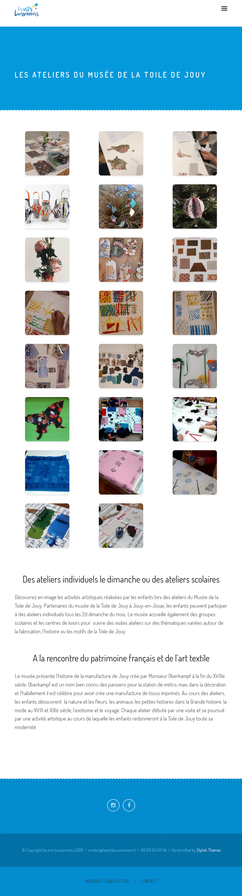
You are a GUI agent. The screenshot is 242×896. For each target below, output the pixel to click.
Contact (149, 881)
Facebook (129, 805)
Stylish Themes (208, 850)
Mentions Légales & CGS (107, 881)
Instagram (113, 805)
